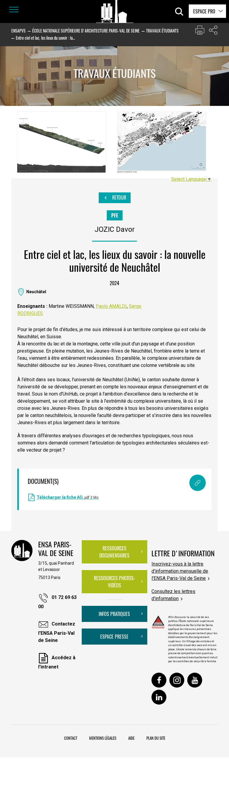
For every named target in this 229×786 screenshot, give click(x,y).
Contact (70, 738)
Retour (118, 197)
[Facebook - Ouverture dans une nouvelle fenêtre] (158, 680)
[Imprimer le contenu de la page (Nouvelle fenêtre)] (199, 31)
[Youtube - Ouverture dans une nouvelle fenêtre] (194, 680)
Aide (131, 738)
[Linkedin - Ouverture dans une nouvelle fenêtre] (158, 697)
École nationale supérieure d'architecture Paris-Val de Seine (86, 30)
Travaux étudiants (162, 30)
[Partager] (213, 31)
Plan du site (155, 738)
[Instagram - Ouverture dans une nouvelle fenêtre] (176, 680)
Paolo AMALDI (111, 306)
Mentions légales (102, 738)
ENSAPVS (18, 30)
